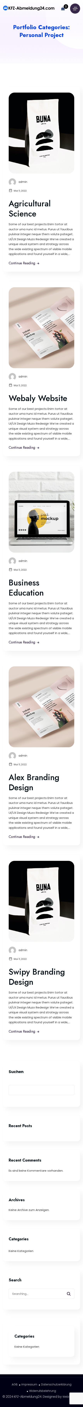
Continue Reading (22, 263)
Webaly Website (38, 398)
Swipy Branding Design (37, 977)
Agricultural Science (30, 209)
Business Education (26, 588)
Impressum (29, 1384)
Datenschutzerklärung (56, 1384)
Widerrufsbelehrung (42, 1391)
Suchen (16, 1071)
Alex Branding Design (34, 782)
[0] (63, 9)
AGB (15, 1384)
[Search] (71, 1292)
